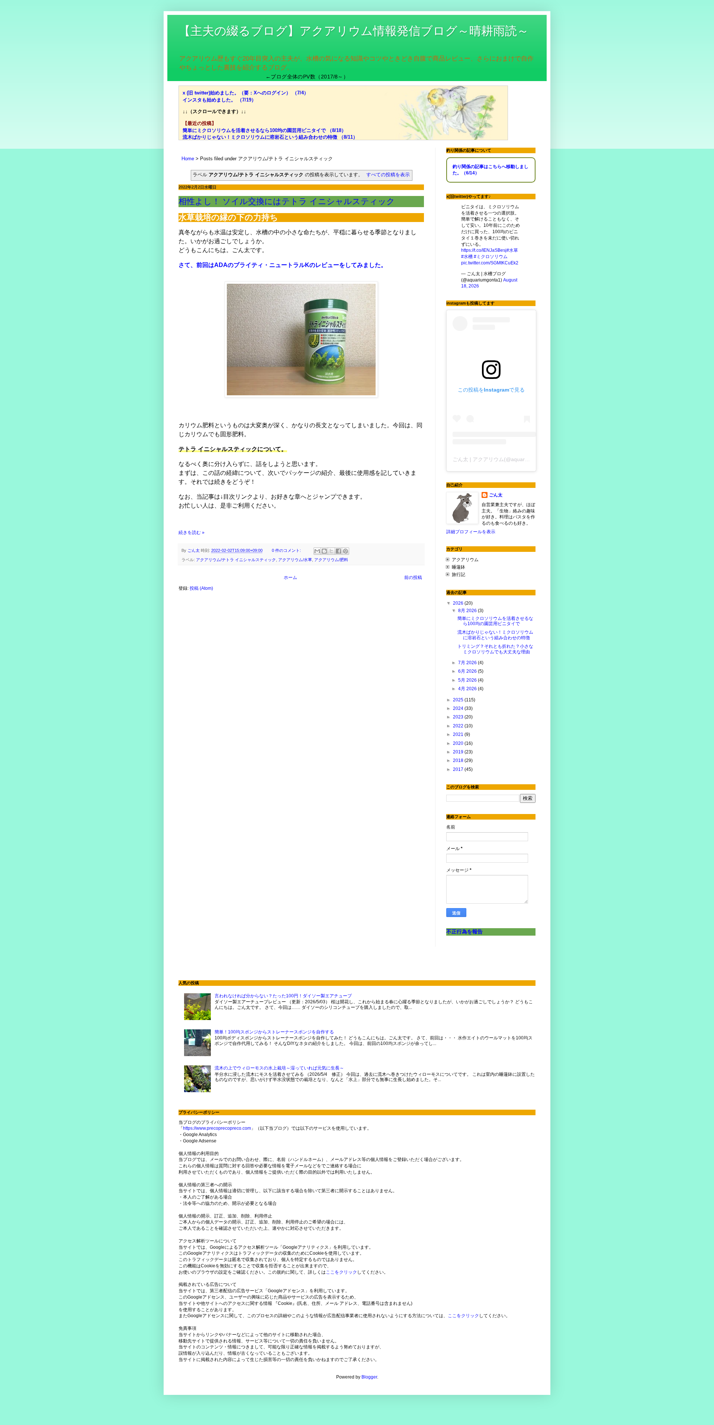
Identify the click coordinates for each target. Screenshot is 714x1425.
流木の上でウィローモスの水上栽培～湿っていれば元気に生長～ (279, 1068)
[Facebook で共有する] (338, 551)
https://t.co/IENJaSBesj (483, 250)
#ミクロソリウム (491, 256)
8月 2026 (468, 610)
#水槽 (467, 256)
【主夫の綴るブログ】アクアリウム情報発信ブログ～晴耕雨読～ (353, 31)
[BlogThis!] (324, 551)
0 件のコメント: (287, 550)
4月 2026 (468, 688)
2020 (458, 743)
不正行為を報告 (464, 932)
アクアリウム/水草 (295, 559)
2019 (458, 752)
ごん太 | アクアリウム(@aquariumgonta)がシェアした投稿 (521, 459)
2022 (458, 725)
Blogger (369, 1377)
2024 (458, 708)
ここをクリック (341, 1272)
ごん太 (495, 495)
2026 (458, 603)
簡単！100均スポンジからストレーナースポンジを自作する (274, 1032)
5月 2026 (468, 680)
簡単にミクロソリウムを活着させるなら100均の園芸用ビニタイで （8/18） (264, 130)
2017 (458, 769)
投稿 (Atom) (201, 588)
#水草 (512, 250)
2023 (458, 717)
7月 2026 (468, 662)
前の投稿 (413, 577)
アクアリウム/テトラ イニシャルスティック (236, 559)
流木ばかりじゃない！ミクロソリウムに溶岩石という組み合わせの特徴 (495, 635)
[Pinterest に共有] (345, 551)
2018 (458, 760)
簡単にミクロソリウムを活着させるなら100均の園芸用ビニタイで (495, 621)
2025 (458, 699)
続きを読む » (191, 532)
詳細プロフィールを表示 (470, 531)
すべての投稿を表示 (388, 174)
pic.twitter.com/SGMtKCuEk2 (489, 263)
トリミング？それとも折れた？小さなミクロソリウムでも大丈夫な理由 (495, 649)
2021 (458, 734)
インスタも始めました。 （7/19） (219, 100)
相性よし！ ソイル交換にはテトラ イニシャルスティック (286, 201)
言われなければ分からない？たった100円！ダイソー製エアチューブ (283, 995)
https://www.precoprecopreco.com (217, 1128)
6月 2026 (468, 671)
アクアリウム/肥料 (331, 559)
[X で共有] (331, 551)
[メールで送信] (317, 551)
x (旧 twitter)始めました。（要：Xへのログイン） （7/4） (246, 93)
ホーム (290, 577)
